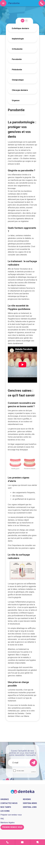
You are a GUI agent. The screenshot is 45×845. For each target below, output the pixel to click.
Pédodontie (17, 69)
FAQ (2, 819)
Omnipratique (18, 80)
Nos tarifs (5, 807)
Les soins (5, 811)
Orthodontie (17, 49)
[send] (33, 762)
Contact (7, 842)
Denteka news (30, 803)
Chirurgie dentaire (20, 90)
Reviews (27, 799)
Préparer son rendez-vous (11, 815)
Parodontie (17, 59)
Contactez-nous (8, 803)
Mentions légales (7, 822)
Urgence (16, 100)
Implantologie (18, 39)
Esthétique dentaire (20, 28)
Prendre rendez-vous (22, 842)
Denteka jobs (30, 807)
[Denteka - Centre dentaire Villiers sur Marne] (22, 791)
